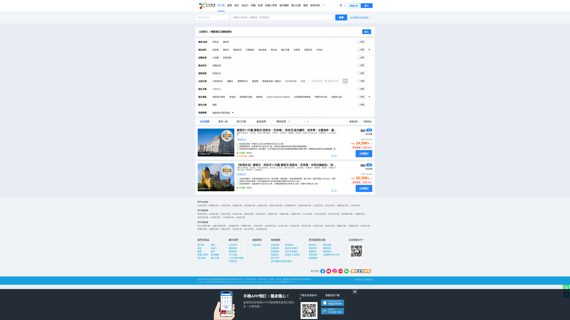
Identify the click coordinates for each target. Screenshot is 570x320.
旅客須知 (275, 245)
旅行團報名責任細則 (359, 17)
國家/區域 (202, 41)
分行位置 (233, 254)
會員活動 (327, 245)
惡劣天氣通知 (291, 251)
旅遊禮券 (275, 251)
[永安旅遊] (206, 6)
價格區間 (281, 121)
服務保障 (202, 73)
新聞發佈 (233, 251)
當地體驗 (284, 5)
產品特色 (202, 65)
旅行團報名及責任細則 (281, 261)
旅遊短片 (275, 254)
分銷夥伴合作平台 (331, 254)
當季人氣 (223, 121)
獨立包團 (296, 5)
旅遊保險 (275, 248)
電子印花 (275, 258)
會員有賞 (313, 254)
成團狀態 (202, 57)
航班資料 (289, 245)
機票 (229, 5)
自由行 (244, 5)
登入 (367, 5)
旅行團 (221, 5)
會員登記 (313, 248)
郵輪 (253, 5)
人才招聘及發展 (236, 258)
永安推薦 (204, 121)
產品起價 (261, 121)
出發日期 (202, 81)
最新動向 (233, 248)
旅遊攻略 (315, 5)
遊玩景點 (202, 96)
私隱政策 (233, 261)
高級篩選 (202, 112)
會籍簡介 (313, 251)
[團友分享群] (360, 271)
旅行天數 (241, 121)
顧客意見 (327, 248)
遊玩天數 (202, 88)
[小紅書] (340, 271)
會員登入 (313, 245)
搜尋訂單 (354, 5)
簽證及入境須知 (292, 254)
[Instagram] (334, 271)
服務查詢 (327, 251)
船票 (260, 5)
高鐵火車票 (271, 5)
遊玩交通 (202, 104)
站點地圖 (358, 279)
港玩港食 (201, 258)
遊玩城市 (202, 49)
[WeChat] (346, 271)
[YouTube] (328, 271)
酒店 (236, 5)
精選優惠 (313, 258)
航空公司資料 (291, 248)
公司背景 (233, 245)
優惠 (305, 5)
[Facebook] (322, 271)
